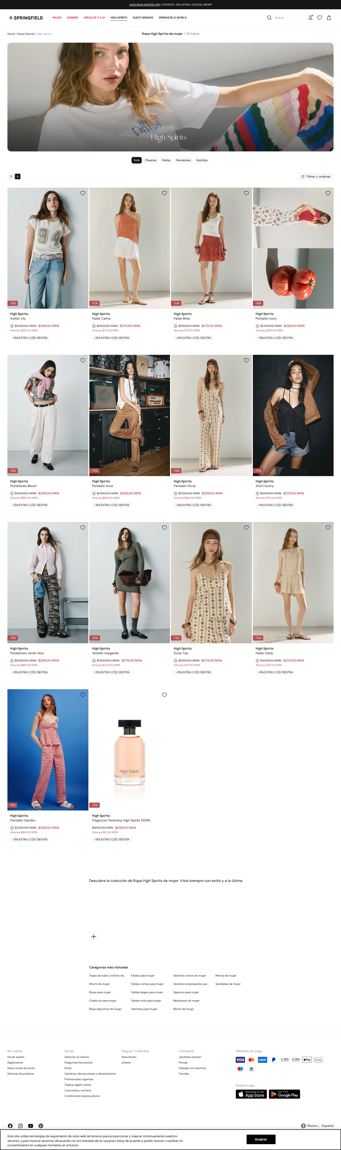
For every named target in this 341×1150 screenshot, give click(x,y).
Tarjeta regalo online (77, 1085)
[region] (170, 1139)
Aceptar (261, 1139)
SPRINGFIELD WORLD (173, 17)
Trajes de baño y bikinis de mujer (107, 975)
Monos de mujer (226, 975)
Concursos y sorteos (77, 1090)
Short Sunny (265, 486)
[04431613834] (246, 360)
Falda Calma (101, 318)
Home (11, 34)
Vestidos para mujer (144, 1009)
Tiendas (184, 1074)
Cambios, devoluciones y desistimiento (90, 1074)
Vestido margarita (105, 653)
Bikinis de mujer (183, 1009)
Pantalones (183, 160)
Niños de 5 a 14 (94, 17)
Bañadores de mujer (186, 1001)
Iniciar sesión (15, 1057)
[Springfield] (26, 17)
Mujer (56, 17)
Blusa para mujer (100, 992)
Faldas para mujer (142, 975)
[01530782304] (164, 527)
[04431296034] (83, 695)
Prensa (183, 1062)
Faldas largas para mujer (147, 992)
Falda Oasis (264, 653)
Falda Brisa (182, 318)
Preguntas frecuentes (78, 1062)
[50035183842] (246, 527)
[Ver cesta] (329, 17)
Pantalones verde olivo (27, 653)
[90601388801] (164, 695)
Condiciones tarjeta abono (82, 1096)
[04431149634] (83, 360)
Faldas (166, 160)
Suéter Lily (18, 318)
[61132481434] (328, 360)
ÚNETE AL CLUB (152, 4)
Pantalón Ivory (266, 318)
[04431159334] (83, 527)
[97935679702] (164, 193)
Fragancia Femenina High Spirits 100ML (121, 820)
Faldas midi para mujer (146, 1001)
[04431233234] (164, 360)
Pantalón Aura (102, 486)
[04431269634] (328, 193)
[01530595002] (83, 193)
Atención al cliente (76, 1057)
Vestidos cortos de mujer (189, 975)
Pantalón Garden (22, 820)
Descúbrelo (129, 1057)
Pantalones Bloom (23, 486)
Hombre (72, 17)
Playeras (150, 160)
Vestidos (202, 160)
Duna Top (181, 653)
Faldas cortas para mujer (147, 984)
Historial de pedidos (20, 1074)
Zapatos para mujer (186, 992)
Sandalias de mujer (228, 984)
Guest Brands (143, 17)
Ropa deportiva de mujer (105, 1009)
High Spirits (118, 17)
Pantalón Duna (185, 486)
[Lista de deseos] (319, 17)
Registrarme (15, 1062)
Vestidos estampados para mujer (191, 984)
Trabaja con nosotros (192, 1068)
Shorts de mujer (99, 984)
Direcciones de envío (21, 1068)
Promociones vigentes (78, 1079)
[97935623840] (328, 527)
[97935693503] (246, 193)
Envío (67, 1068)
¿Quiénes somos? (190, 1057)
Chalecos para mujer (102, 1001)
